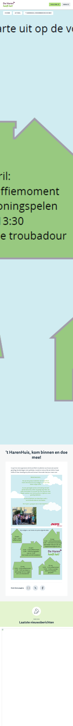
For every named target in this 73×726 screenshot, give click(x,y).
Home (8, 13)
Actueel (18, 13)
